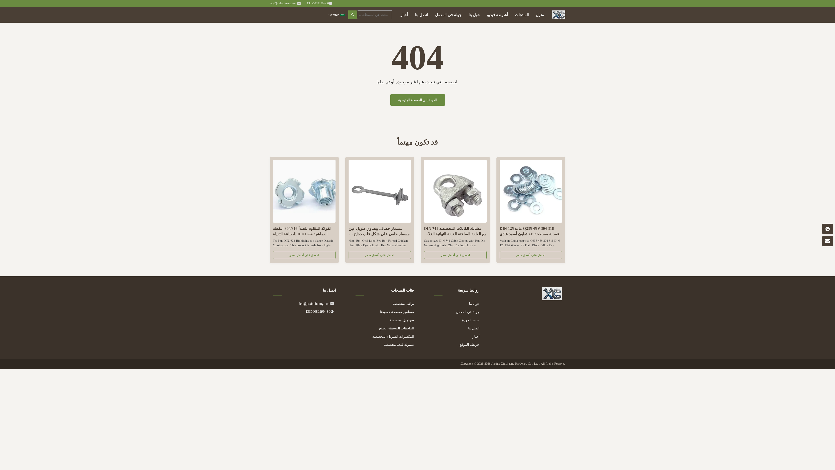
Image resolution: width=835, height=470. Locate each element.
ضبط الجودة (470, 320)
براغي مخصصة (403, 304)
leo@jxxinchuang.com (283, 3)
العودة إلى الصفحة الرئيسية (417, 100)
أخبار (404, 15)
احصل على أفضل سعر (530, 255)
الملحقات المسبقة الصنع (396, 328)
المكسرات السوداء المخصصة (393, 336)
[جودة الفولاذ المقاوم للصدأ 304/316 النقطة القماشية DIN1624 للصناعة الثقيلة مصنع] (304, 191)
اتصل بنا (421, 15)
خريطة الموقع (469, 344)
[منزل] (558, 14)
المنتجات (522, 15)
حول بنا (474, 15)
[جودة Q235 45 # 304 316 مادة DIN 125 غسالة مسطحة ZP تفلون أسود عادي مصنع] (531, 191)
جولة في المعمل (448, 15)
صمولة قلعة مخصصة (399, 344)
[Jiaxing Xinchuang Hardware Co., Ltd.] (552, 299)
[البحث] (352, 14)
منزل (540, 15)
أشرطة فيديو (497, 15)
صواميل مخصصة (402, 320)
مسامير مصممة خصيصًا (397, 312)
